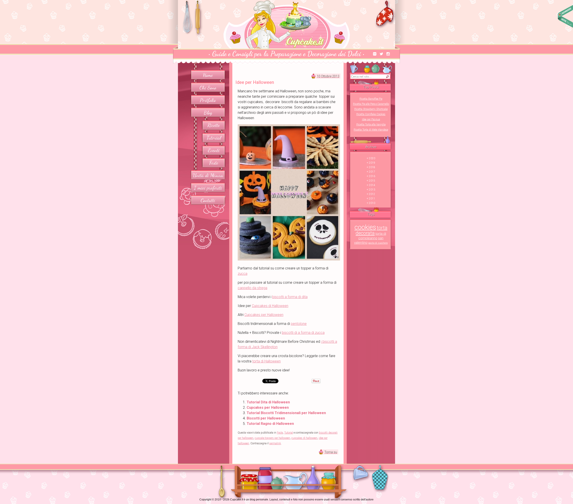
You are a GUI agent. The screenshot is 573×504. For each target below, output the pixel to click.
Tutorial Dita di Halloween (268, 402)
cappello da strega (252, 288)
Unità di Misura (208, 175)
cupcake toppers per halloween (272, 438)
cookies (365, 227)
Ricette (213, 125)
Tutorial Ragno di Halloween (270, 423)
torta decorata (371, 230)
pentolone (299, 324)
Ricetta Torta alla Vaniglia (371, 124)
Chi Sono (207, 88)
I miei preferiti (208, 188)
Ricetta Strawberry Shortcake (371, 109)
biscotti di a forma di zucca (303, 332)
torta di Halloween (266, 361)
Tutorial (214, 138)
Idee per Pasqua (371, 119)
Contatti (208, 200)
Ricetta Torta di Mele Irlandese (371, 129)
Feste (213, 163)
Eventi (214, 150)
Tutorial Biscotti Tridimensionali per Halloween (286, 413)
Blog (208, 113)
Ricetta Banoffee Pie (370, 98)
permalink (275, 443)
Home (208, 75)
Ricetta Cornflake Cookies (370, 114)
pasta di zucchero (378, 242)
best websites (565, 16)
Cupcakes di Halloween (270, 306)
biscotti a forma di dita (290, 297)
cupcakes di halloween (304, 438)
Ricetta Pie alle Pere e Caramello (371, 104)
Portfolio (208, 100)
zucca (242, 273)
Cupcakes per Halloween (263, 315)
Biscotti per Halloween (266, 418)
